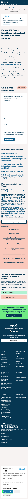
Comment (7, 100)
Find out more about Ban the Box (6, 387)
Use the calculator (20, 364)
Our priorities (4, 376)
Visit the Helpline (20, 366)
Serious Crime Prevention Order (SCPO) (14, 258)
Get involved (19, 394)
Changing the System (5, 373)
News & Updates (13, 7)
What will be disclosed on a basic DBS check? (14, 249)
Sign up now (13, 340)
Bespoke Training (5, 410)
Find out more (6, 24)
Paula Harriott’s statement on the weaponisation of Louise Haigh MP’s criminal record (13, 159)
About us (3, 351)
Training (3, 394)
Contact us (4, 442)
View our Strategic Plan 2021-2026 (5, 365)
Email (5, 125)
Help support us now (13, 316)
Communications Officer (9, 153)
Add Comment (21, 87)
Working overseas (14, 229)
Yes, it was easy (9, 292)
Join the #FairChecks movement (6, 383)
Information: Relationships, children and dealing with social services (14, 238)
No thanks (17, 492)
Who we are (4, 362)
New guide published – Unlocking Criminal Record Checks (12, 191)
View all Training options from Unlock (6, 417)
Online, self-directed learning (6, 413)
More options (6, 495)
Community (19, 372)
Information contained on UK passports (14, 244)
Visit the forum (19, 380)
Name (6, 119)
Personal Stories (20, 375)
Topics (17, 356)
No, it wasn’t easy (10, 297)
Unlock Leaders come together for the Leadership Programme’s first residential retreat (12, 177)
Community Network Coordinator (12, 171)
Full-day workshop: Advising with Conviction (5, 405)
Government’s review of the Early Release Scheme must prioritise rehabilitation (12, 166)
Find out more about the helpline (12, 217)
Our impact (4, 357)
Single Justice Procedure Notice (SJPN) (14, 254)
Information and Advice (20, 352)
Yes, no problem (7, 492)
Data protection (5, 436)
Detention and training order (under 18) (14, 262)
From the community (21, 377)
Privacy (3, 433)
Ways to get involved (21, 397)
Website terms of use (6, 439)
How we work (4, 359)
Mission (3, 354)
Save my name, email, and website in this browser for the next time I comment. (14, 133)
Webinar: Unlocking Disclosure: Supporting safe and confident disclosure (6, 399)
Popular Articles (20, 358)
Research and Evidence (4, 379)
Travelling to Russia (14, 233)
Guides (18, 361)
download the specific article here (11, 64)
